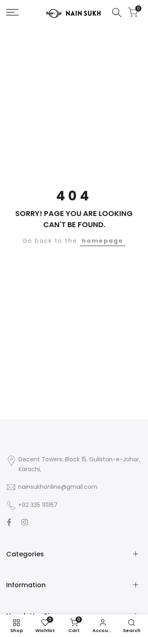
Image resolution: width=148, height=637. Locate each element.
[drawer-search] (116, 12)
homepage (102, 241)
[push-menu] (12, 12)
